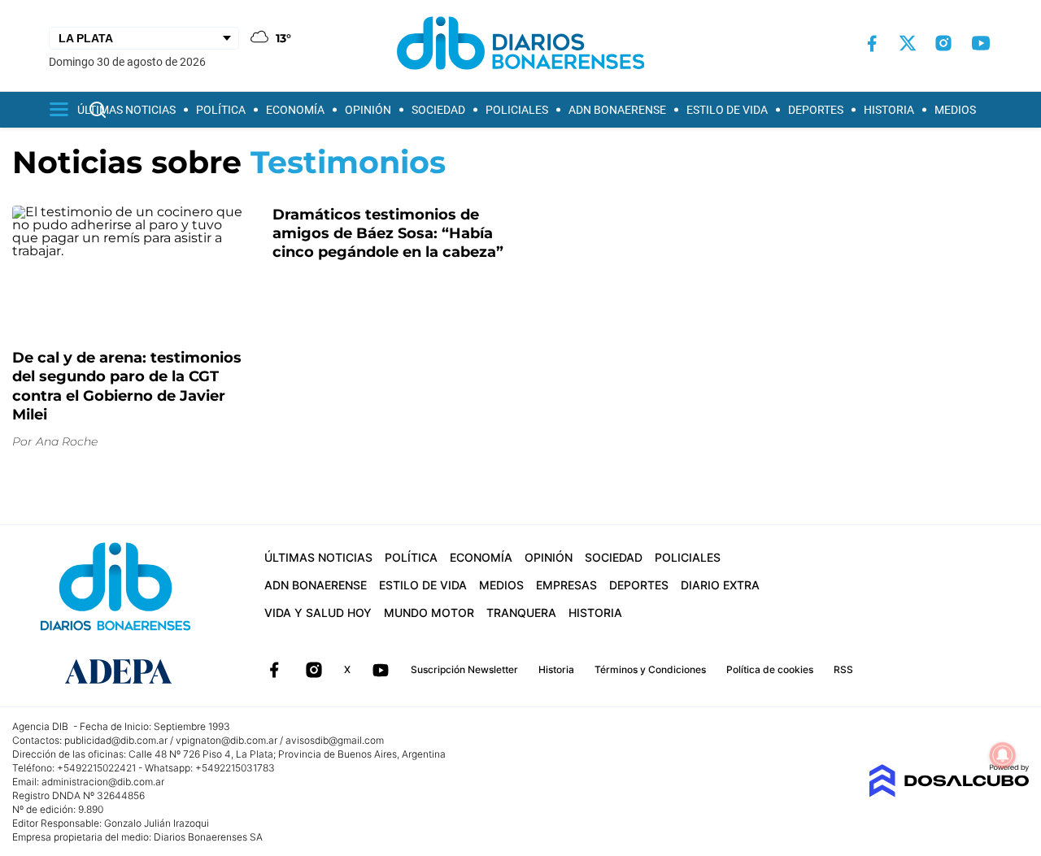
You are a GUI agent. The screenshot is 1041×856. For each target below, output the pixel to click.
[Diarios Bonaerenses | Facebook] (872, 43)
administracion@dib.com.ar (102, 782)
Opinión (368, 109)
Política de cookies (769, 669)
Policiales (517, 109)
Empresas (566, 585)
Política (221, 109)
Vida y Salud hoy (318, 612)
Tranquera (521, 612)
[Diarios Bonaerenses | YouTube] (980, 43)
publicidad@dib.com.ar (116, 740)
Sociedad (438, 109)
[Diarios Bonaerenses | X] (907, 43)
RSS (843, 669)
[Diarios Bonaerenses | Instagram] (943, 43)
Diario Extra (720, 585)
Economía (295, 109)
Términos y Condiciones (650, 669)
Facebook (274, 670)
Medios (955, 109)
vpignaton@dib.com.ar (226, 740)
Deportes (815, 109)
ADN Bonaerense (617, 109)
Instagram (314, 670)
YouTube (380, 670)
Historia (889, 109)
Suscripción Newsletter (464, 669)
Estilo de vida (727, 109)
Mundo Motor (429, 612)
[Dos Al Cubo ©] (949, 793)
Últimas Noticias (126, 109)
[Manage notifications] (1003, 755)
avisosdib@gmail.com (334, 740)
